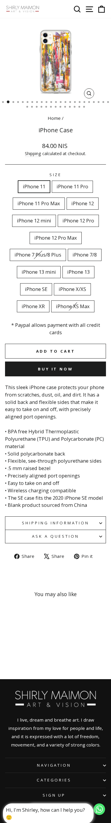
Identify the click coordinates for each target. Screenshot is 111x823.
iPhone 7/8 (85, 254)
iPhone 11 (34, 186)
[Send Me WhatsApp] (99, 813)
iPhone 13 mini (39, 271)
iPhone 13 (78, 271)
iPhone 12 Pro (78, 220)
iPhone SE (36, 289)
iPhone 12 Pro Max (55, 237)
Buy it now (55, 369)
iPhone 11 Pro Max (38, 203)
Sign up (54, 795)
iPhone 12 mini (34, 220)
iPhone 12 (82, 203)
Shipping (33, 153)
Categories (54, 780)
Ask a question (55, 536)
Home (54, 118)
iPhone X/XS (72, 289)
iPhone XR (33, 306)
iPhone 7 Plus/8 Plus (38, 254)
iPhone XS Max (73, 306)
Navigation (54, 765)
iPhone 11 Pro (72, 186)
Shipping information (55, 523)
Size (55, 174)
